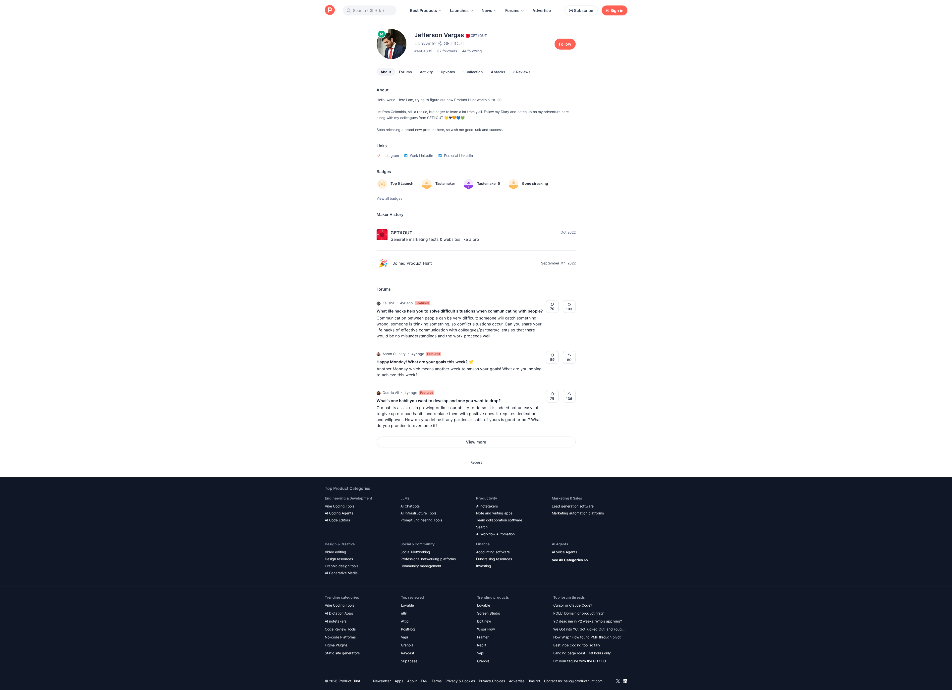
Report (476, 462)
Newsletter (382, 681)
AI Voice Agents (564, 552)
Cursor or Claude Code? (572, 605)
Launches (459, 10)
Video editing (335, 552)
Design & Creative (340, 544)
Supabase (409, 661)
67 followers (447, 51)
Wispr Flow (486, 629)
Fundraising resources (494, 559)
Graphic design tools (341, 566)
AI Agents (560, 544)
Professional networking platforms (428, 559)
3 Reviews (521, 72)
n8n (404, 613)
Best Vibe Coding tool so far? (576, 645)
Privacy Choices (492, 681)
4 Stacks (498, 72)
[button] (379, 303)
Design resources (339, 559)
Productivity (486, 498)
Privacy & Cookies (460, 681)
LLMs (405, 498)
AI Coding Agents (339, 513)
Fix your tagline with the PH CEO (579, 661)
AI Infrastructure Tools (418, 513)
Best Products (423, 10)
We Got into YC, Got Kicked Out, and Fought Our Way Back (589, 629)
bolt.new (484, 621)
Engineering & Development (348, 498)
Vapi (404, 637)
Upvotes (448, 72)
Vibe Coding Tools (339, 506)
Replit (481, 645)
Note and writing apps (494, 513)
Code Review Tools (340, 629)
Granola (407, 645)
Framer (483, 637)
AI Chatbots (410, 506)
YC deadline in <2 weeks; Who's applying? (587, 621)
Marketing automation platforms (578, 513)
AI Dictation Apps (339, 613)
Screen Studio (488, 613)
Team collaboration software (499, 520)
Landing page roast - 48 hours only (582, 653)
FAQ (424, 681)
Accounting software (493, 552)
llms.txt (534, 681)
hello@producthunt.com (583, 681)
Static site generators (342, 653)
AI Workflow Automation (495, 534)
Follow (565, 44)
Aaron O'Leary (394, 354)
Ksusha (388, 303)
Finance (483, 544)
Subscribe (583, 10)
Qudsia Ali (391, 392)
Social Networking (415, 552)
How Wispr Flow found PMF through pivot (587, 637)
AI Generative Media (341, 573)
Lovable (407, 605)
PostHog (408, 629)
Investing (483, 566)
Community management (420, 566)
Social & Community (417, 544)
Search (482, 527)
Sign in (617, 10)
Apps (399, 681)
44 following (472, 51)
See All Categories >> (570, 560)
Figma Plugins (336, 645)
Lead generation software (573, 506)
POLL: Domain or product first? (578, 613)
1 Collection (473, 72)
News (487, 10)
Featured (422, 303)
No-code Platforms (340, 637)
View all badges (389, 198)
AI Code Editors (337, 520)
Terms (437, 681)
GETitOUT (401, 232)
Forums (512, 10)
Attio (404, 621)
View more (476, 441)
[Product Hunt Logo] (330, 10)
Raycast (407, 653)
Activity (426, 72)
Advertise (541, 10)
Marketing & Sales (567, 498)
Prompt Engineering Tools (421, 520)
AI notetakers (487, 506)
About (386, 72)
